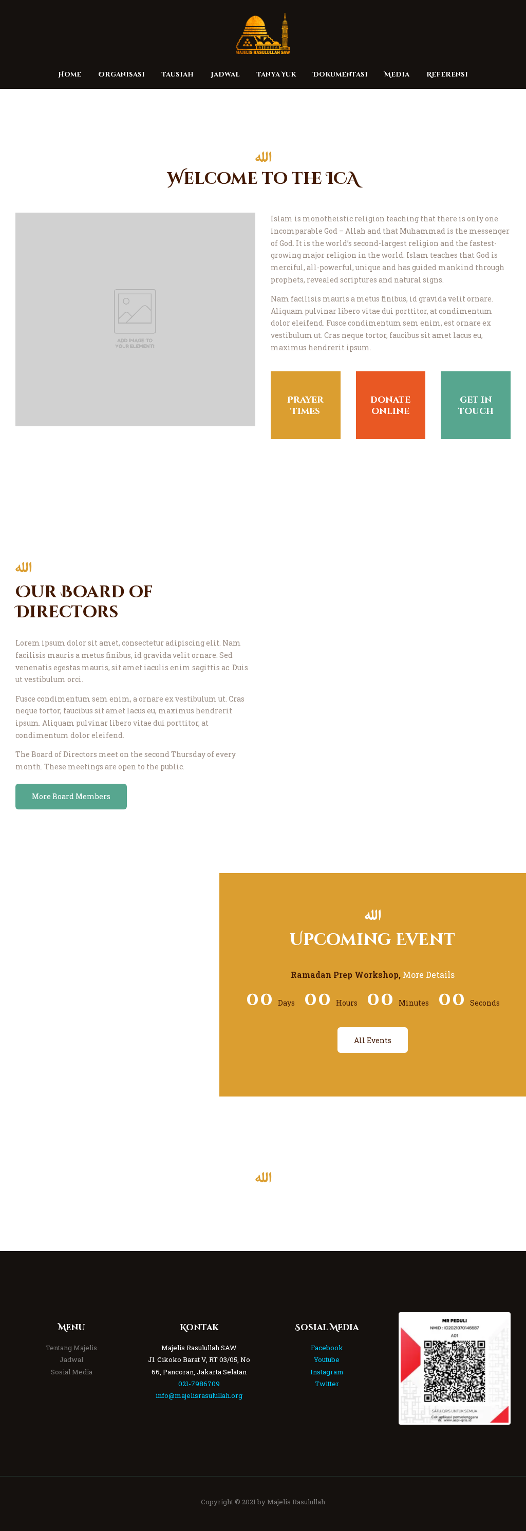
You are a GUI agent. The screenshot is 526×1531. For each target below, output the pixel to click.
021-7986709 (199, 1383)
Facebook (327, 1347)
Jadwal (71, 1359)
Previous (385, 1368)
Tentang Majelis (71, 1347)
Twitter (327, 1383)
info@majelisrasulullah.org (199, 1395)
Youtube (327, 1359)
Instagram (327, 1371)
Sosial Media (71, 1371)
